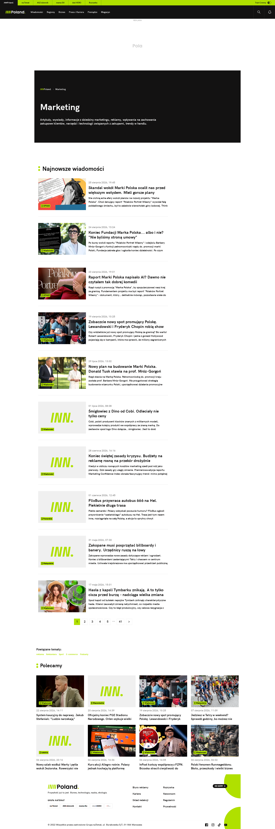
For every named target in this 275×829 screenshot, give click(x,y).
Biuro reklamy (140, 787)
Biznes (62, 12)
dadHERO (76, 2)
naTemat (25, 2)
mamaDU (60, 2)
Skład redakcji (140, 800)
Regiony (51, 12)
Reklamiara (51, 654)
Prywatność (169, 806)
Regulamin (169, 800)
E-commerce (72, 654)
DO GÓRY (219, 786)
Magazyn (105, 12)
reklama (40, 654)
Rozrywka (93, 2)
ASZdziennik (42, 2)
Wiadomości (37, 12)
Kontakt (137, 806)
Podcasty (84, 654)
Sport (61, 654)
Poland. (9, 2)
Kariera (137, 793)
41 (120, 621)
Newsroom (169, 793)
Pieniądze (92, 12)
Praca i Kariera (76, 12)
